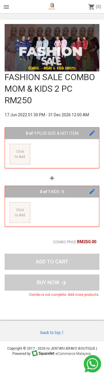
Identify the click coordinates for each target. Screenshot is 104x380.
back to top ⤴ (52, 332)
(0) (94, 6)
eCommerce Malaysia (73, 354)
